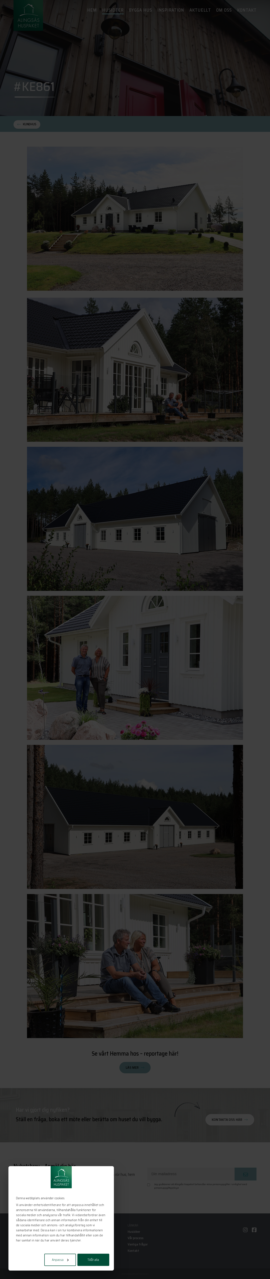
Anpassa (57, 1259)
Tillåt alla (93, 1259)
